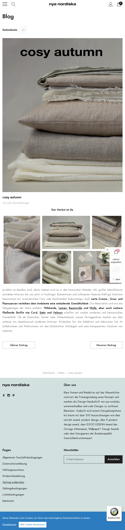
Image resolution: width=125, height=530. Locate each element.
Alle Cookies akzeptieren (32, 524)
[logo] (62, 4)
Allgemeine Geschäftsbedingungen (22, 457)
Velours (58, 312)
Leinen (63, 308)
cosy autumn (11, 197)
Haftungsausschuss (13, 470)
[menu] (4, 4)
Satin (43, 312)
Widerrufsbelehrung (13, 476)
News (61, 373)
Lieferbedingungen (13, 494)
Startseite (49, 373)
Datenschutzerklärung (14, 463)
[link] (15, 385)
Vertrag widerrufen (13, 482)
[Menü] (120, 508)
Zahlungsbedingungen (14, 488)
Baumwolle (75, 308)
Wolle (93, 308)
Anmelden (114, 459)
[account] (111, 4)
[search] (13, 4)
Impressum (8, 501)
